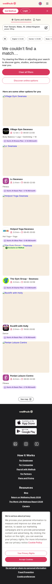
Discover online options (26, 80)
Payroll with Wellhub (26, 469)
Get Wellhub (10, 11)
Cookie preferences (26, 576)
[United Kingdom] (40, 3)
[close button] (47, 11)
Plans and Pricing (26, 478)
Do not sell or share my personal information (26, 568)
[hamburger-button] (47, 3)
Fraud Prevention (26, 572)
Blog (26, 493)
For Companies (26, 465)
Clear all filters (26, 72)
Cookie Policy (35, 542)
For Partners (26, 474)
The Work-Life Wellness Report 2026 (26, 502)
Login (25, 11)
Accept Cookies (26, 559)
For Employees (26, 460)
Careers (26, 506)
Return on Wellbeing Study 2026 (26, 497)
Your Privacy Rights (26, 553)
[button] (5, 39)
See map (24, 399)
